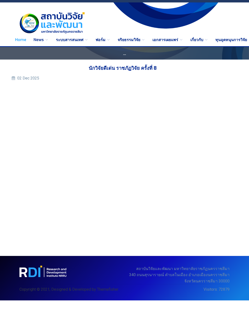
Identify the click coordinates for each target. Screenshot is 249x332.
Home (20, 39)
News (39, 39)
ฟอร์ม (101, 39)
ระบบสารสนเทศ (70, 39)
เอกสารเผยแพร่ (165, 39)
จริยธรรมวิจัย (129, 39)
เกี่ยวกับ (197, 39)
